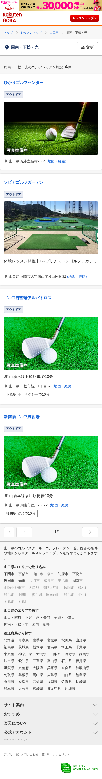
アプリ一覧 (11, 754)
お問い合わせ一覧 (33, 754)
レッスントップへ (85, 18)
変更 (90, 47)
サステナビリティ (58, 754)
